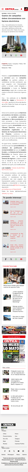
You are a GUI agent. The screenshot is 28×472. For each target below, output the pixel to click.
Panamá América (7, 436)
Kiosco (16, 433)
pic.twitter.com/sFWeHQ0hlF (11, 189)
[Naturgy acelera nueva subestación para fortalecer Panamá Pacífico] (7, 309)
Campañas (15, 63)
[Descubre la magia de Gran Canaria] (7, 317)
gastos (10, 63)
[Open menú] (2, 9)
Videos (18, 454)
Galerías (24, 454)
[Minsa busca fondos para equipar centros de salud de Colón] (14, 276)
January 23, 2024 (7, 193)
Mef (25, 63)
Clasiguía (17, 438)
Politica (21, 63)
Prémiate (17, 441)
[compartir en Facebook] (5, 55)
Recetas (5, 443)
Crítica (4, 433)
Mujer (4, 441)
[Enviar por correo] (21, 55)
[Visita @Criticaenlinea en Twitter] (9, 451)
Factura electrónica (7, 65)
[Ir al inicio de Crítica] (12, 9)
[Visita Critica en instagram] (23, 451)
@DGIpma (16, 185)
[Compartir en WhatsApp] (16, 55)
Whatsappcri (11, 454)
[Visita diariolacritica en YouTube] (18, 451)
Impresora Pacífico (19, 443)
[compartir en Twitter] (11, 55)
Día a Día (5, 438)
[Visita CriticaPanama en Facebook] (5, 451)
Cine (16, 436)
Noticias (3, 454)
